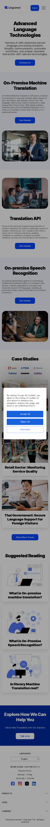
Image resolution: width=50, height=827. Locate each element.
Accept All (25, 414)
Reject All (25, 421)
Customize (25, 429)
